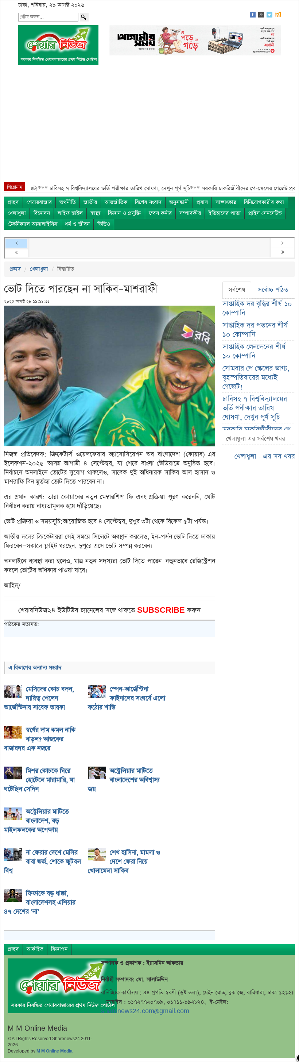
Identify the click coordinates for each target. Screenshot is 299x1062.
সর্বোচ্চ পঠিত (273, 290)
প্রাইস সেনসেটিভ (265, 213)
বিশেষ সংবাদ (148, 202)
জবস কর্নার (160, 213)
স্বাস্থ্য (95, 213)
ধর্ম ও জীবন (77, 224)
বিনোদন (42, 213)
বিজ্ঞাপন (59, 949)
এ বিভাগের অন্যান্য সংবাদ (35, 667)
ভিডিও (103, 224)
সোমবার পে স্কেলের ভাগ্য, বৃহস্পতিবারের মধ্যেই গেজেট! (256, 378)
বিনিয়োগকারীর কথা (264, 202)
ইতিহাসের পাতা (225, 213)
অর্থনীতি (67, 202)
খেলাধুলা (17, 213)
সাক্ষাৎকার (225, 202)
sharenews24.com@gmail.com (145, 1011)
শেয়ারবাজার (39, 202)
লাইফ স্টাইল (70, 213)
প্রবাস (202, 202)
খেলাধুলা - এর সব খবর (264, 456)
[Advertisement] (149, 127)
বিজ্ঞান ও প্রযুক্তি (124, 213)
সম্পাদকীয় (190, 213)
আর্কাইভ (35, 949)
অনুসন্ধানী (179, 202)
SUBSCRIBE (162, 610)
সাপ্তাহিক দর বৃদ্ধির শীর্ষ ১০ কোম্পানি (257, 308)
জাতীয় (90, 202)
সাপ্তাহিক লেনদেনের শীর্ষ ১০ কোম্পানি (254, 351)
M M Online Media (54, 1051)
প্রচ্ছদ (13, 202)
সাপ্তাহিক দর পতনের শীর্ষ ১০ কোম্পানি (255, 330)
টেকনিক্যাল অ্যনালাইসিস (32, 224)
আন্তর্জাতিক (116, 202)
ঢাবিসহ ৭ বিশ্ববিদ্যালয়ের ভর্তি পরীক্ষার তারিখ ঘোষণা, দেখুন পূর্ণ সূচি (254, 408)
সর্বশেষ (236, 290)
